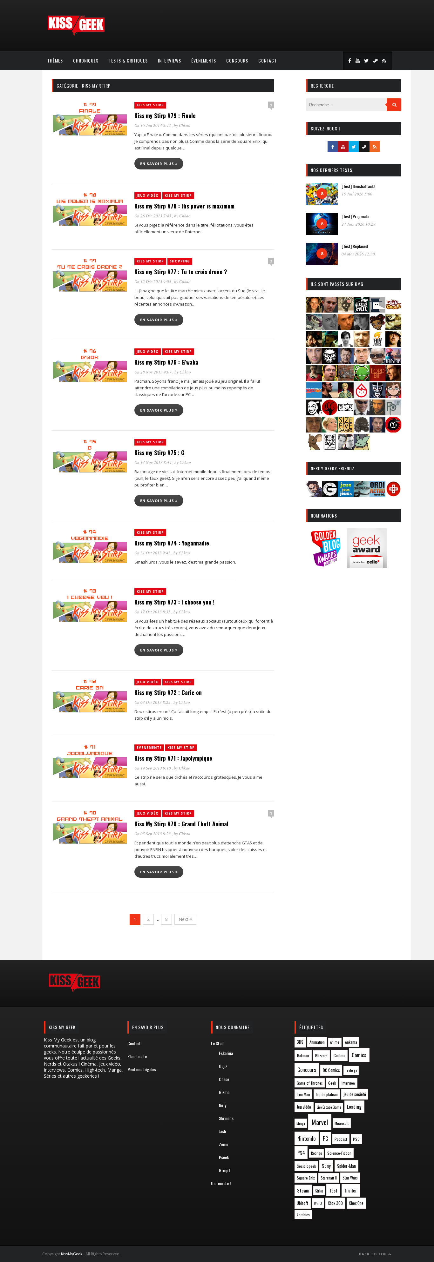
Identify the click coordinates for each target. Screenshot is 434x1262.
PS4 (301, 1152)
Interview (348, 1083)
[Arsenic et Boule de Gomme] (346, 310)
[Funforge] (377, 344)
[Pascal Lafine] (362, 413)
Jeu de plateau (326, 1094)
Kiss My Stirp (150, 105)
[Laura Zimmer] (314, 379)
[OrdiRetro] (377, 495)
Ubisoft (302, 1203)
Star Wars (350, 1178)
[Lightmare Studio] (362, 379)
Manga (300, 1123)
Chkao (184, 125)
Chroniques (85, 60)
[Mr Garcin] (377, 396)
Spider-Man (346, 1166)
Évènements (203, 60)
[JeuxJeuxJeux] (346, 495)
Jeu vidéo (304, 1107)
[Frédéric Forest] (362, 344)
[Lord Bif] (377, 379)
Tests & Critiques (128, 60)
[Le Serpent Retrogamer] (362, 495)
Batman (303, 1055)
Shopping (180, 261)
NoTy (222, 1105)
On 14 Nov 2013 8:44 (153, 462)
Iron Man (303, 1094)
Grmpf (224, 1170)
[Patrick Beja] (377, 413)
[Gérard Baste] (393, 344)
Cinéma (339, 1055)
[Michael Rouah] (362, 396)
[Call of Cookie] (393, 310)
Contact (267, 60)
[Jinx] (330, 362)
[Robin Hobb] (314, 430)
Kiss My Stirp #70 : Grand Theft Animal (181, 824)
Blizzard (321, 1056)
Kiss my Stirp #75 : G (159, 452)
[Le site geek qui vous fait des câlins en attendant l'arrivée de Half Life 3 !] (76, 34)
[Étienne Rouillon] (314, 344)
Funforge (351, 1070)
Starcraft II (329, 1177)
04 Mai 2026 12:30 (358, 254)
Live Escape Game (329, 1107)
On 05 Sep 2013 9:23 (153, 833)
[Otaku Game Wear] (393, 495)
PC (325, 1138)
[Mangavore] (314, 396)
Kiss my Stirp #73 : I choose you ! (174, 602)
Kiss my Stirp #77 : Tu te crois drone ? (180, 272)
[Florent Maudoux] (330, 344)
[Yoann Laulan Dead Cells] (393, 362)
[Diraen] (377, 327)
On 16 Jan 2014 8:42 (153, 125)
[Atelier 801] (362, 310)
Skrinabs (226, 1118)
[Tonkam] (393, 430)
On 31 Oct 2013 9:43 (153, 553)
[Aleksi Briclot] (314, 310)
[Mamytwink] (393, 379)
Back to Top (373, 1254)
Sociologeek (306, 1166)
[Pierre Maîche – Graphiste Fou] (314, 495)
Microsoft (342, 1123)
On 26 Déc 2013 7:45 (153, 216)
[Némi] (314, 413)
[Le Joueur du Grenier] (330, 379)
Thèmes (55, 60)
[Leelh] (346, 379)
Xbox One (356, 1203)
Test (333, 1190)
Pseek (224, 1157)
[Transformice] (314, 447)
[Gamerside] (330, 495)
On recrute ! (221, 1183)
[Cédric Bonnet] (330, 327)
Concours (237, 60)
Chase (224, 1079)
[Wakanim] (346, 447)
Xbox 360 (335, 1203)
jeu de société (355, 1094)
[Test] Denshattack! (358, 186)
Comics (359, 1055)
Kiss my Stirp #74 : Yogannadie (171, 543)
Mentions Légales (141, 1069)
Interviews (169, 60)
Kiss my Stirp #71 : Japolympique (173, 758)
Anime (334, 1042)
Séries (319, 1190)
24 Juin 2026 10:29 (359, 224)
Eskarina (226, 1053)
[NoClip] (330, 413)
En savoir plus (157, 163)
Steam (303, 1190)
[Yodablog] (362, 447)
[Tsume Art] (330, 447)
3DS (300, 1042)
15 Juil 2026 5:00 (357, 194)
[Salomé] (330, 430)
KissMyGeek (71, 1254)
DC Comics (331, 1070)
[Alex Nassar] (330, 310)
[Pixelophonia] (393, 413)
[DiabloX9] (362, 327)
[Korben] (377, 362)
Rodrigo (316, 1153)
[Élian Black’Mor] (393, 327)
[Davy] (346, 327)
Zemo (223, 1144)
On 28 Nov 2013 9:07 (153, 372)
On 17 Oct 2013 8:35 (153, 612)
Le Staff (217, 1043)
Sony (326, 1165)
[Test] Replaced (355, 246)
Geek (332, 1083)
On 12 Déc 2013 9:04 (153, 281)
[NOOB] (346, 413)
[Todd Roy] (377, 430)
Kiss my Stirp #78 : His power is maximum (184, 206)
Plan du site (137, 1056)
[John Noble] (346, 362)
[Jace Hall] (314, 362)
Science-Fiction (339, 1153)
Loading (354, 1106)
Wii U (318, 1203)
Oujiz (223, 1066)
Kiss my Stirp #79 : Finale (165, 115)
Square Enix (306, 1177)
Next (184, 919)
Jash (222, 1131)
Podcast (341, 1139)
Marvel (320, 1122)
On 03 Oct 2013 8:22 (153, 702)
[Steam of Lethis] (362, 430)
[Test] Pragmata (355, 216)
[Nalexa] (393, 396)
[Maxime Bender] (330, 396)
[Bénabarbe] (377, 310)
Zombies (303, 1214)
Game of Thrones (310, 1083)
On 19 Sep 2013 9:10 (153, 768)
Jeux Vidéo (148, 195)
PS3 (356, 1139)
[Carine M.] (314, 327)
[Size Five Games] (346, 430)
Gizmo (224, 1092)
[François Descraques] (346, 344)
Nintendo (306, 1138)
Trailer (350, 1190)
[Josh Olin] (362, 362)
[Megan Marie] (346, 396)
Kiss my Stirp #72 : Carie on (168, 692)
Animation (317, 1042)
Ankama (351, 1042)
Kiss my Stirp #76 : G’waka (166, 362)
